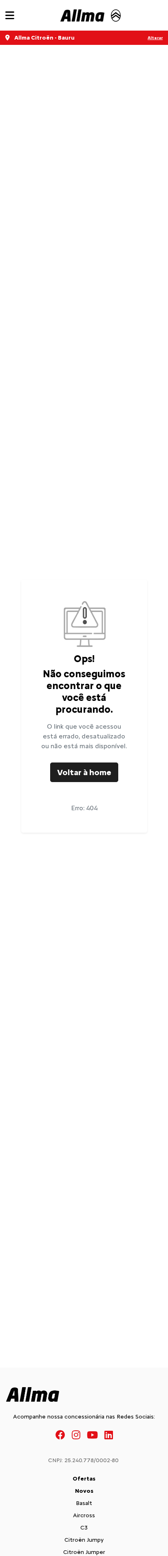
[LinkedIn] (108, 1434)
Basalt (84, 1503)
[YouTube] (92, 1434)
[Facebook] (60, 1434)
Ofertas (84, 1478)
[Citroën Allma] (90, 15)
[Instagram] (76, 1434)
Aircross (84, 1515)
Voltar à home (84, 772)
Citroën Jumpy (84, 1539)
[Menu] (9, 15)
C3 (84, 1527)
